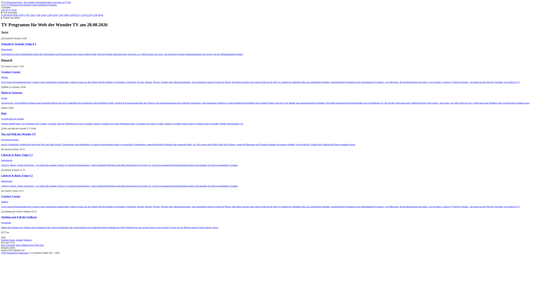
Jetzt (3, 10)
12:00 (32, 15)
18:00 (66, 15)
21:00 (83, 15)
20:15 (8, 10)
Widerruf (28, 240)
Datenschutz (12, 253)
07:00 (3, 15)
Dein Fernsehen (8, 245)
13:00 (37, 15)
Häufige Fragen (8, 240)
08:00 (9, 15)
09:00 (15, 15)
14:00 (43, 15)
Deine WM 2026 (36, 245)
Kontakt (19, 240)
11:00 (26, 15)
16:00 (55, 15)
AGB (3, 253)
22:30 (14, 10)
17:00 (60, 15)
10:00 (20, 15)
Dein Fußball (22, 245)
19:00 (72, 15)
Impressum (23, 253)
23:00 (94, 15)
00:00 (100, 15)
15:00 (49, 15)
